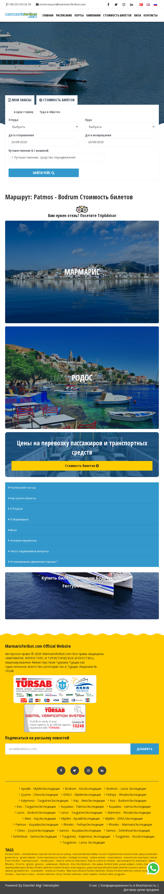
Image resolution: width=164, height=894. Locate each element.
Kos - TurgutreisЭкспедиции (36, 806)
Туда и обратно (49, 112)
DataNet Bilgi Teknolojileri (41, 885)
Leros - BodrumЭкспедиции (36, 812)
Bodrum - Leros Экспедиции (126, 789)
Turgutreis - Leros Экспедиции (83, 842)
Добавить (144, 749)
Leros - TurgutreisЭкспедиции (81, 812)
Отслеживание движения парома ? (33, 562)
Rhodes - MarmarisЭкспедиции (130, 824)
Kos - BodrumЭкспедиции (128, 801)
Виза (137, 15)
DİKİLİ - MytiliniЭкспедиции (82, 795)
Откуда (13, 120)
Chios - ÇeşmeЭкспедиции (35, 830)
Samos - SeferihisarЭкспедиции (128, 830)
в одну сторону (23, 112)
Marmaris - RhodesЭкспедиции (129, 812)
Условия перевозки (23, 540)
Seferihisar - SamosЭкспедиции (35, 836)
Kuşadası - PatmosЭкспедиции (82, 806)
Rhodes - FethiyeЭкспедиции (83, 824)
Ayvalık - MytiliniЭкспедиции (40, 789)
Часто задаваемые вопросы (29, 551)
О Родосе (16, 509)
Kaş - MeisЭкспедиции (89, 801)
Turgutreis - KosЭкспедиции (134, 836)
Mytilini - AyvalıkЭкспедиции (80, 818)
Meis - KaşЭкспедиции (40, 818)
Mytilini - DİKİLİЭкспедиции (124, 818)
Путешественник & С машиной (28, 150)
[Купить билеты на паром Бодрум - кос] (82, 595)
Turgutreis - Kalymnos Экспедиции (86, 836)
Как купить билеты (22, 498)
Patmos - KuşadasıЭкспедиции (36, 824)
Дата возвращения (98, 135)
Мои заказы (21, 100)
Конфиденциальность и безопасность (128, 885)
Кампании (93, 15)
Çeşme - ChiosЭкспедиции (39, 795)
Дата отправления (21, 135)
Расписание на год (22, 487)
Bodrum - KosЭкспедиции (83, 789)
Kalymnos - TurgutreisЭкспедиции (44, 801)
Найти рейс (42, 172)
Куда (88, 120)
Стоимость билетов (117, 15)
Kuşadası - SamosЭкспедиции (130, 806)
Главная (47, 15)
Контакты (151, 15)
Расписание (64, 15)
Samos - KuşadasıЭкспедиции (80, 830)
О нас (93, 885)
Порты (79, 15)
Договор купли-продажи (141, 890)
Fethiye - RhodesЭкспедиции (126, 795)
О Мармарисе (19, 519)
